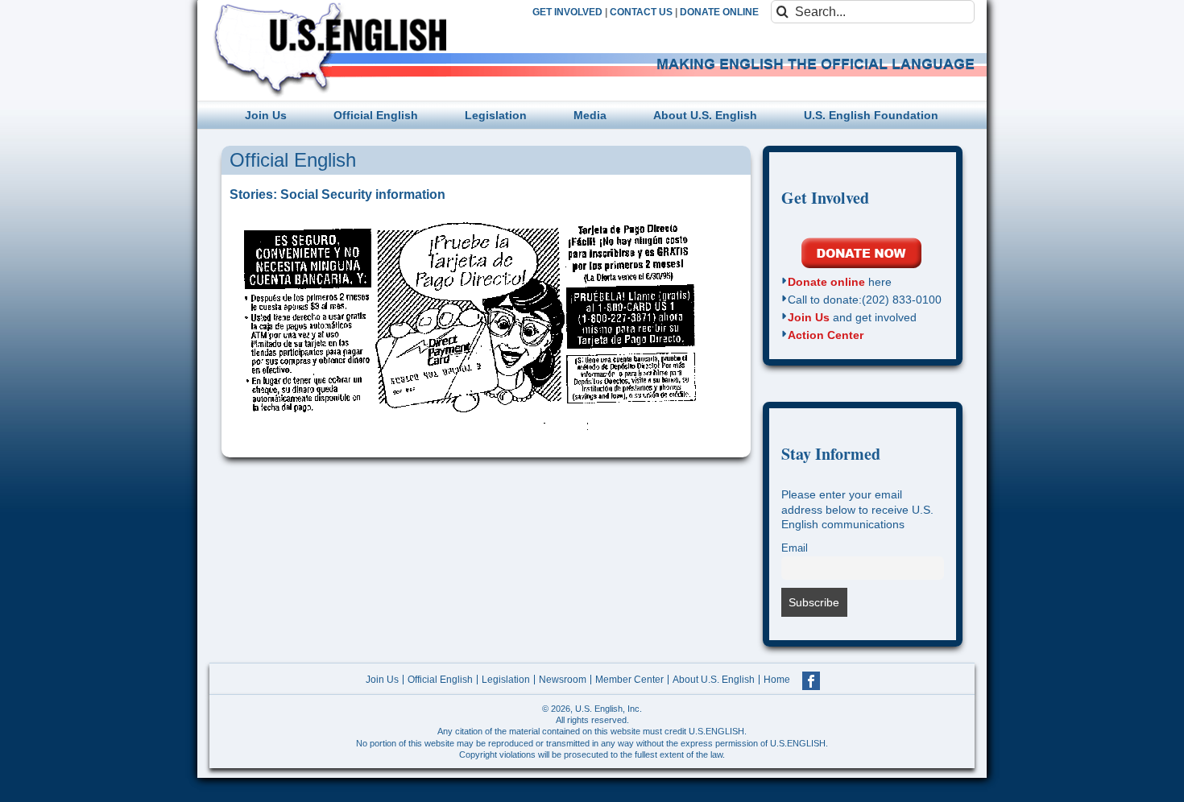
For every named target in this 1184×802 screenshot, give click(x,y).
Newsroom (562, 679)
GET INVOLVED (567, 12)
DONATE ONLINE (719, 12)
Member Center (629, 679)
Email (794, 548)
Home (777, 679)
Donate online (826, 281)
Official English (440, 679)
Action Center (825, 335)
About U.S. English (714, 679)
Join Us (809, 317)
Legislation (506, 679)
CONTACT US (641, 12)
